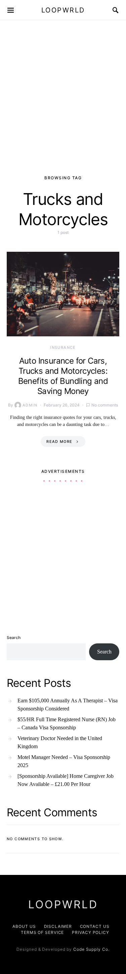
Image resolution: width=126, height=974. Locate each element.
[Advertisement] (63, 87)
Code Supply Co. (91, 949)
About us (24, 926)
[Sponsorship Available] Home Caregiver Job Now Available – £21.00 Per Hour (65, 780)
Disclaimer (58, 926)
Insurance (63, 347)
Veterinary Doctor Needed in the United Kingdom (59, 742)
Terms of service (42, 932)
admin (30, 405)
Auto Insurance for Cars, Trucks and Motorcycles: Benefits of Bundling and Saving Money (63, 376)
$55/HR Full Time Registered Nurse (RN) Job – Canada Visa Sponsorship (66, 723)
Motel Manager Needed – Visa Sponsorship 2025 (63, 761)
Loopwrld (63, 10)
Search (13, 637)
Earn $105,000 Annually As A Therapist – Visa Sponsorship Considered (67, 704)
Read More (59, 441)
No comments (104, 404)
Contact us (95, 926)
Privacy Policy (90, 932)
